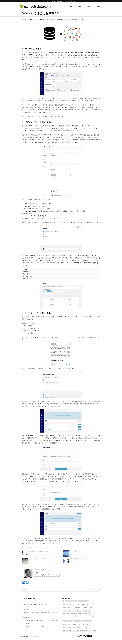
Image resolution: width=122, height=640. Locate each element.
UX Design (27, 604)
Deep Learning (66, 616)
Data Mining (66, 613)
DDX (70, 610)
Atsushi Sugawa (44, 19)
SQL (74, 627)
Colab (90, 607)
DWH (73, 616)
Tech (84, 627)
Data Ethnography (77, 610)
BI (73, 604)
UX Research (92, 630)
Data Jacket (87, 610)
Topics (25, 623)
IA (34, 604)
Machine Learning (67, 621)
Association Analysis (70, 601)
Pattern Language (87, 621)
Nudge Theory (77, 621)
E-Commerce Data (65, 128)
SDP (84, 19)
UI (87, 627)
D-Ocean (72, 19)
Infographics (77, 619)
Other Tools (62, 19)
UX (24, 601)
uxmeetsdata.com (51, 576)
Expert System (80, 616)
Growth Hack (66, 619)
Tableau (42, 620)
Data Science (27, 612)
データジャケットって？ (37, 559)
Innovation (84, 619)
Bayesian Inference (83, 601)
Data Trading (79, 19)
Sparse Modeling (67, 627)
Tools (57, 19)
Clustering (84, 607)
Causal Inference (67, 607)
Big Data (78, 604)
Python (26, 620)
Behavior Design (43, 604)
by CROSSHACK (70, 1)
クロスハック (38, 576)
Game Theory (89, 616)
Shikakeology (85, 624)
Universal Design (67, 630)
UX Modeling (54, 612)
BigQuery (34, 620)
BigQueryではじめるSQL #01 (32, 128)
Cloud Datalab (76, 607)
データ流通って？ (76, 551)
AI (36, 612)
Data (24, 609)
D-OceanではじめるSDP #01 (38, 551)
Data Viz (90, 613)
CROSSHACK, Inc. (25, 636)
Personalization (66, 624)
